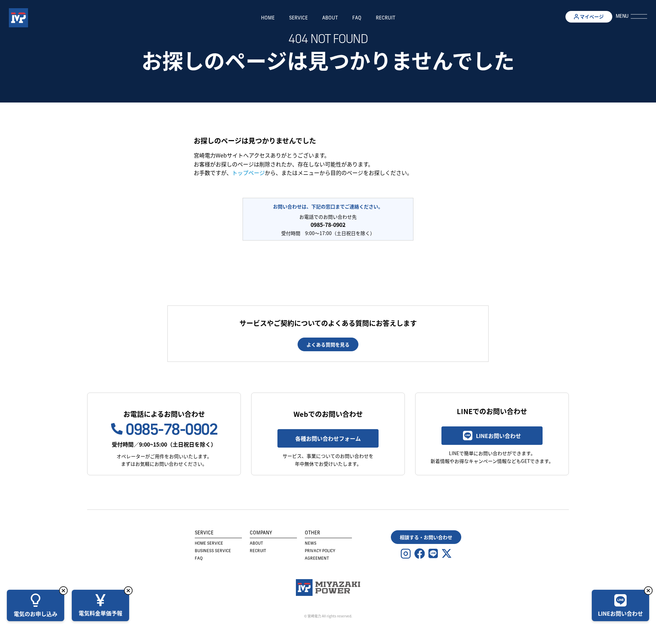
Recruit (385, 18)
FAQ (356, 18)
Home (268, 18)
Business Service (213, 551)
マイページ (591, 16)
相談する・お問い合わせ (426, 537)
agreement (317, 559)
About (330, 18)
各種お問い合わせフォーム (328, 438)
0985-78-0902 (170, 430)
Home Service (209, 544)
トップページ (248, 172)
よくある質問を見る (328, 344)
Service (298, 18)
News (310, 544)
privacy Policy (320, 551)
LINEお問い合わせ (498, 436)
